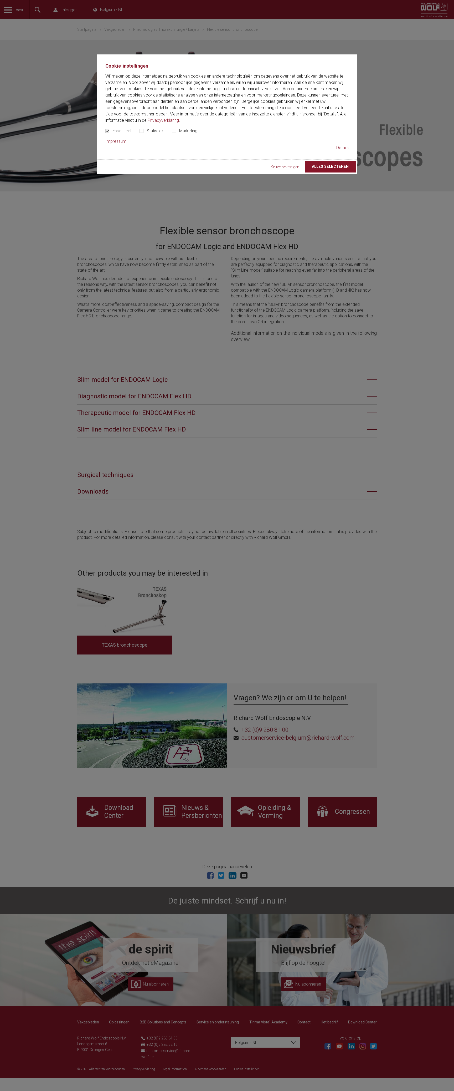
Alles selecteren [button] (330, 166)
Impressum (115, 141)
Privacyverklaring (163, 120)
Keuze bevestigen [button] (285, 167)
